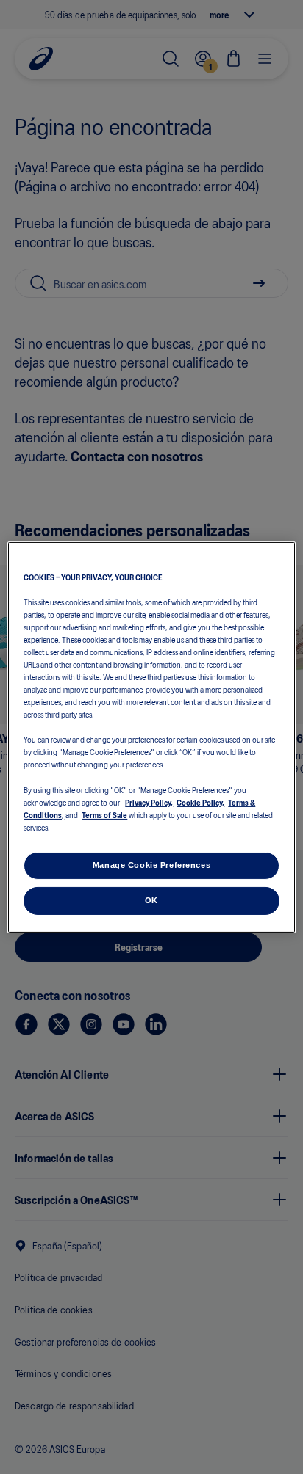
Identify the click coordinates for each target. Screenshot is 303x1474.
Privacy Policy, (149, 802)
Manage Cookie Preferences (151, 865)
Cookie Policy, (200, 802)
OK (151, 900)
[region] (151, 737)
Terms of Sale (104, 814)
